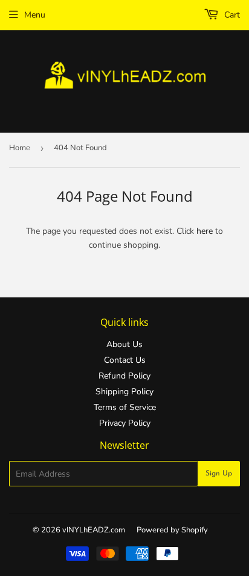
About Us (124, 344)
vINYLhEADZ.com (93, 530)
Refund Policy (124, 376)
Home (19, 147)
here (204, 231)
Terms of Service (125, 407)
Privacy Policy (124, 423)
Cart (231, 15)
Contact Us (125, 360)
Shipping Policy (124, 391)
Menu (34, 15)
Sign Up (218, 473)
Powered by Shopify (172, 530)
